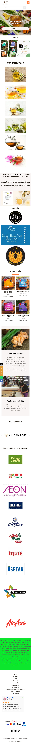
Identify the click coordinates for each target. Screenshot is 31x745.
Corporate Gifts (15, 687)
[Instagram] (15, 731)
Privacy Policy (15, 693)
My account (15, 676)
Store (15, 674)
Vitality (16, 126)
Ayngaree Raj (10, 698)
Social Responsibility (15, 401)
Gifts (16, 160)
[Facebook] (12, 731)
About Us (15, 680)
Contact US (15, 682)
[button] (2, 435)
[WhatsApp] (19, 731)
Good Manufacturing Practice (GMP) (15, 359)
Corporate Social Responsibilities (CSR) (15, 689)
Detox (15, 108)
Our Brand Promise (15, 354)
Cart (16, 678)
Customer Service (15, 685)
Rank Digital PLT (18, 741)
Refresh (15, 92)
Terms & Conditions (15, 691)
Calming (15, 74)
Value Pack (15, 143)
